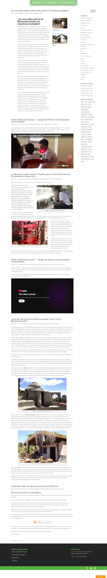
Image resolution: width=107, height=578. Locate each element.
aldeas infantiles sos (85, 112)
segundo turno (84, 151)
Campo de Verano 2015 (87, 88)
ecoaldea (83, 134)
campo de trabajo (88, 119)
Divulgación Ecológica (23, 13)
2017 (86, 104)
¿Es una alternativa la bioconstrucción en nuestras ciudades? (39, 10)
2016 (82, 104)
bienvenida (83, 117)
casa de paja (84, 126)
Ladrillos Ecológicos (44, 179)
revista (89, 149)
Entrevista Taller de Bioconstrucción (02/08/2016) (34, 486)
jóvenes (89, 141)
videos (92, 159)
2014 (90, 102)
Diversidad (89, 129)
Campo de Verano (51, 2)
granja (82, 139)
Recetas (83, 60)
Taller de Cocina (84, 156)
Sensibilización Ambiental (87, 68)
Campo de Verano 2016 (87, 90)
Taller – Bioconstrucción (64, 2)
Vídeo (82, 161)
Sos (90, 151)
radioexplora (84, 149)
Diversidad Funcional (85, 131)
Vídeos (55, 124)
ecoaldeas (89, 134)
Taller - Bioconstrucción (36, 13)
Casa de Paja (31, 323)
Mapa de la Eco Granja (39, 2)
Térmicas (83, 77)
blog (82, 119)
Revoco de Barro (43, 264)
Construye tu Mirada (86, 30)
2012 (82, 102)
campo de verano (85, 122)
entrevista (83, 136)
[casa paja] (59, 28)
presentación (84, 144)
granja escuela (89, 139)
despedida (83, 129)
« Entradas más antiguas (17, 541)
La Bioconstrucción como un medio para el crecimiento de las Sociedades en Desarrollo (40, 175)
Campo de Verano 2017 (87, 93)
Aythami (90, 114)
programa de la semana (86, 146)
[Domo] (59, 43)
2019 (90, 104)
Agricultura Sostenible (86, 18)
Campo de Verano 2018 (87, 95)
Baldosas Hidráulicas (86, 20)
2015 (93, 102)
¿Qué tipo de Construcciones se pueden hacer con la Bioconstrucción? (36, 320)
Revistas (83, 63)
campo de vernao (85, 124)
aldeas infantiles (84, 109)
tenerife (91, 156)
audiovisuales (84, 114)
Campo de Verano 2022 (87, 86)
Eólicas (82, 51)
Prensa (82, 58)
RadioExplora (23, 495)
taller (89, 154)
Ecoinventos (84, 39)
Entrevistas (83, 48)
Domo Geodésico (85, 35)
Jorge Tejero (83, 141)
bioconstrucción (90, 117)
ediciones (83, 42)
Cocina (82, 27)
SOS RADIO (83, 154)
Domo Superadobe (33, 179)
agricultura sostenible (86, 107)
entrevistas (89, 136)
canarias (92, 124)
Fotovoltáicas (84, 53)
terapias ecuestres (85, 159)
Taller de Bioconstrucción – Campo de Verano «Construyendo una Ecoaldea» (40, 120)
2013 (86, 102)
